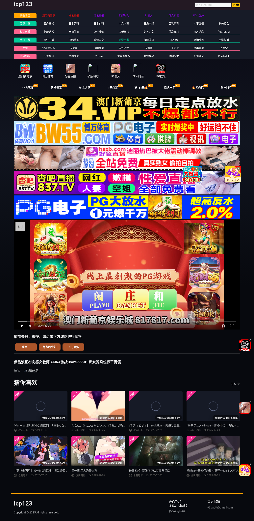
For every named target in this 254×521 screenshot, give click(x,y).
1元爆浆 (113, 87)
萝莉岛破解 (123, 56)
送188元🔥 (141, 87)
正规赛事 (56, 87)
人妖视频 (124, 31)
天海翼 (149, 47)
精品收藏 (25, 31)
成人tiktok (224, 56)
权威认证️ (84, 87)
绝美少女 (149, 31)
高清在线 (25, 23)
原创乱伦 (74, 56)
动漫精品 (32, 371)
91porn (99, 56)
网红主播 (49, 39)
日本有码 (99, 23)
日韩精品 (74, 39)
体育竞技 (28, 87)
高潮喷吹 (199, 39)
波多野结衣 (48, 47)
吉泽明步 (124, 47)
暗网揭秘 (25, 56)
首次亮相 (174, 31)
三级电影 (149, 23)
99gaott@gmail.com (220, 507)
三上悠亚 (174, 47)
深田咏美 (99, 47)
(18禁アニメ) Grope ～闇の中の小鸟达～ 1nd (214, 425)
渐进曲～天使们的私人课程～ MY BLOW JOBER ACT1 (219, 470)
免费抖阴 (49, 56)
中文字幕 (124, 23)
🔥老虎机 (198, 87)
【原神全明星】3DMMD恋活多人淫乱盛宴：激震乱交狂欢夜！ (52, 470)
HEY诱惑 (199, 31)
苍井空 (224, 47)
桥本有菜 (199, 47)
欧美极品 (224, 23)
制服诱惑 (49, 31)
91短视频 (148, 56)
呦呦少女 (174, 56)
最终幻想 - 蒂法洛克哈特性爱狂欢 (149, 470)
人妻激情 (199, 23)
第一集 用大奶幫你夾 (84, 470)
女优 (25, 47)
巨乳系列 (174, 23)
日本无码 (74, 23)
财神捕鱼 (226, 87)
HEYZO (174, 39)
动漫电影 (124, 39)
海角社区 (199, 56)
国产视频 (49, 23)
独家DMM (224, 31)
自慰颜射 (224, 39)
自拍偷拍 (74, 31)
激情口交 (99, 39)
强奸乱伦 (99, 31)
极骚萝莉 (149, 39)
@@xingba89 (177, 511)
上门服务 (73, 347)
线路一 (26, 347)
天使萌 (74, 47)
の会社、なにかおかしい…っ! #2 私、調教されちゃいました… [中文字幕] (115, 425)
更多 (233, 384)
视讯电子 (169, 87)
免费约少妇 (50, 347)
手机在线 (25, 39)
